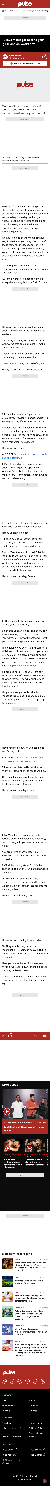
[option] (13, 1155)
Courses (33, 1410)
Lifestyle (10, 11)
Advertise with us (9, 1429)
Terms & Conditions (11, 1436)
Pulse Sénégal (36, 1449)
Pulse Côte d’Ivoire (7, 1461)
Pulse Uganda (35, 1454)
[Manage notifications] (45, 1481)
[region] (25, 1154)
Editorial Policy (36, 1428)
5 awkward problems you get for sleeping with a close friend (13, 1163)
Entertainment (8, 1405)
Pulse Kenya (8, 1454)
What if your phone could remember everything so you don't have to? (31, 1332)
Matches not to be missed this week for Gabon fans (29, 1281)
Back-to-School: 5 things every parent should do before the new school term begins (30, 1298)
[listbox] (26, 1154)
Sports (32, 1400)
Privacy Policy (36, 1423)
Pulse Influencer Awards (36, 1435)
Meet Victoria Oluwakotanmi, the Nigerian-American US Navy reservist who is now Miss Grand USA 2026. (30, 1266)
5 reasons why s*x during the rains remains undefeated (34, 1162)
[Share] (44, 56)
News (17, 1259)
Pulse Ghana (8, 1449)
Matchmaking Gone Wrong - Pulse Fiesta (24, 1128)
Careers (33, 1405)
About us (6, 1423)
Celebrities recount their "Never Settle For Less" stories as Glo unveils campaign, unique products (29, 1315)
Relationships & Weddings (25, 11)
